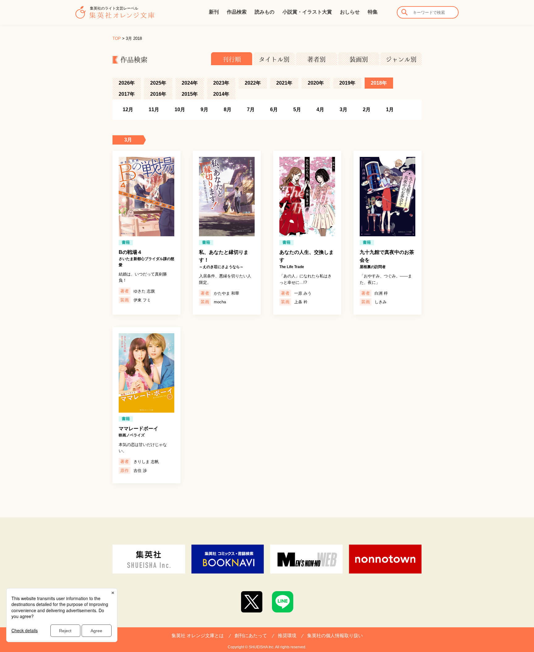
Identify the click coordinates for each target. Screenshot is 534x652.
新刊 (214, 12)
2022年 (253, 83)
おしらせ (350, 12)
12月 (128, 109)
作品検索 (237, 12)
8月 (227, 109)
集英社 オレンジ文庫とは (198, 635)
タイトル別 (274, 59)
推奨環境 (287, 635)
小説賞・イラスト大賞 (307, 12)
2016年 (158, 94)
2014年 (221, 94)
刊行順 (231, 59)
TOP (116, 38)
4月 (320, 109)
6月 (274, 109)
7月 (251, 109)
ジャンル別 (401, 59)
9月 (204, 109)
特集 (373, 12)
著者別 (316, 59)
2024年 (190, 83)
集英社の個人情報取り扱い (335, 635)
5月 (297, 109)
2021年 (284, 83)
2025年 (158, 83)
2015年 (190, 94)
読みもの (264, 12)
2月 (367, 109)
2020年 (316, 83)
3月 (343, 109)
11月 (154, 109)
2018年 (379, 83)
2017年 (127, 94)
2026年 (127, 83)
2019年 (347, 83)
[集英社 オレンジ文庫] (114, 15)
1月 (390, 109)
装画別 (359, 59)
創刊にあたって (251, 635)
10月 (180, 109)
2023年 (221, 83)
